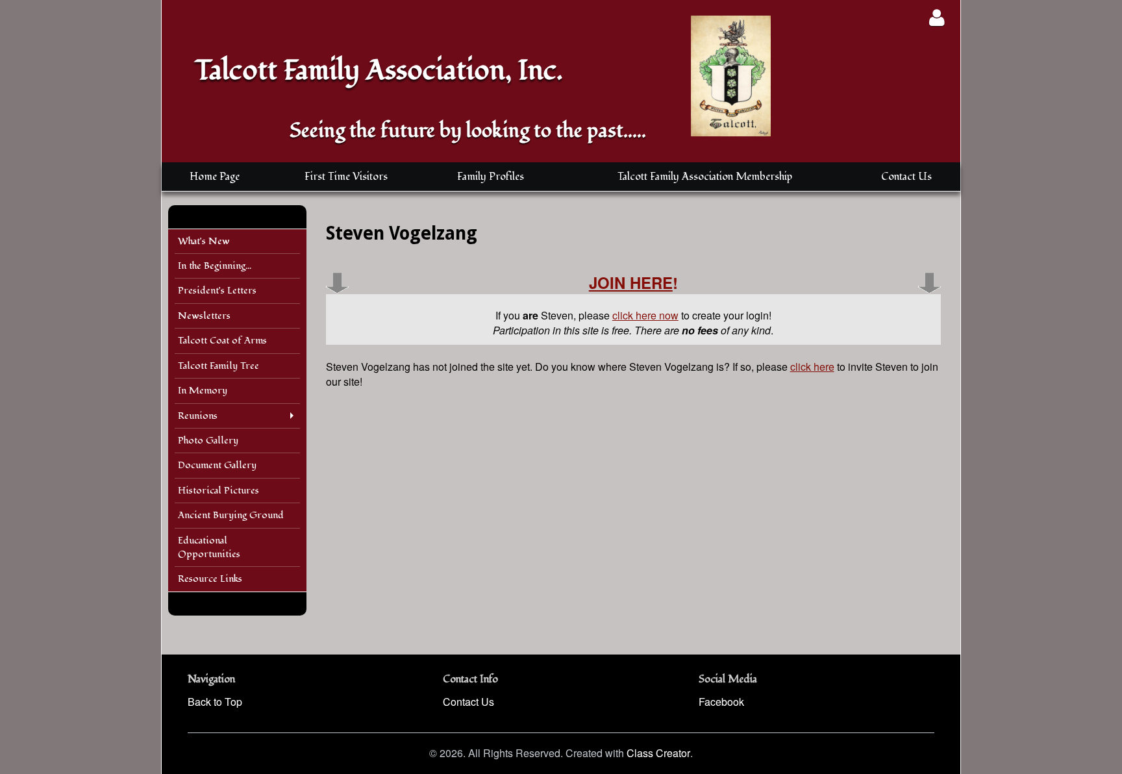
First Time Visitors (346, 176)
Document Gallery (217, 465)
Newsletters (204, 316)
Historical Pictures (218, 490)
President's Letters (217, 290)
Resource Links (210, 579)
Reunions (198, 416)
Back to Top (215, 701)
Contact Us (906, 176)
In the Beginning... (214, 266)
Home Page (215, 176)
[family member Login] (936, 17)
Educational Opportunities (209, 547)
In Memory (202, 390)
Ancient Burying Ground (231, 515)
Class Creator (658, 753)
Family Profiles (490, 176)
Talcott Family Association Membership (704, 176)
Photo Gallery (208, 440)
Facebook (721, 701)
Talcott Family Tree (218, 366)
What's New (204, 241)
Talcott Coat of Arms (222, 340)
